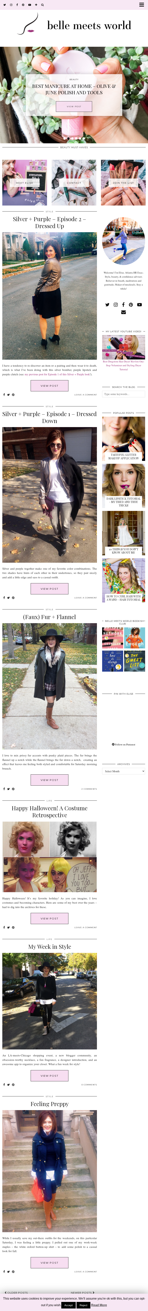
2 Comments (89, 789)
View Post (74, 106)
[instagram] (11, 5)
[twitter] (4, 5)
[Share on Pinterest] (13, 395)
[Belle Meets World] (74, 22)
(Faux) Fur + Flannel (49, 617)
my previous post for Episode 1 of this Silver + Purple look (57, 374)
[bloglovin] (36, 5)
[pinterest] (23, 5)
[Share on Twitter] (8, 395)
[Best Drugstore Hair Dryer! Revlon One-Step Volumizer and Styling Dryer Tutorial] (123, 347)
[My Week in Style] (49, 1048)
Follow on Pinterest (124, 744)
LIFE (49, 801)
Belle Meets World (26, 1306)
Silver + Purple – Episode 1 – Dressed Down (49, 417)
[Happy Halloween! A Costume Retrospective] (49, 891)
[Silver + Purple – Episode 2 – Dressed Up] (49, 358)
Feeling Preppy (49, 1104)
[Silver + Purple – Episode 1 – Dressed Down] (49, 561)
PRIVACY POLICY (57, 1306)
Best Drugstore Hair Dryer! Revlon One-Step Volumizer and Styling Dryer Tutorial (123, 365)
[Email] (123, 312)
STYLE (50, 211)
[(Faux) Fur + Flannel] (49, 748)
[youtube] (29, 5)
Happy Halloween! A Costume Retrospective (49, 811)
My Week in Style (49, 946)
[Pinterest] (113, 708)
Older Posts (17, 1292)
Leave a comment (85, 394)
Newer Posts (82, 1292)
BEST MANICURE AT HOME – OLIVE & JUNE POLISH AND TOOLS (74, 89)
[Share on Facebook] (4, 395)
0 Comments (89, 1084)
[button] (142, 5)
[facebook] (17, 5)
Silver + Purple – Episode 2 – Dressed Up (49, 222)
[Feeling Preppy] (49, 1231)
